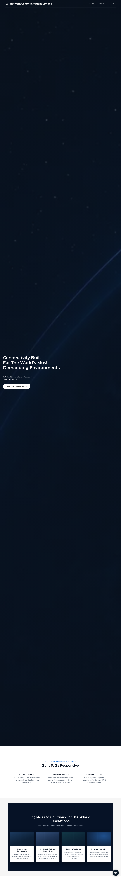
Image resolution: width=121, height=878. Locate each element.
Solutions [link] (101, 4)
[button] (112, 4)
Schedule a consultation (17, 386)
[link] (28, 4)
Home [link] (92, 4)
